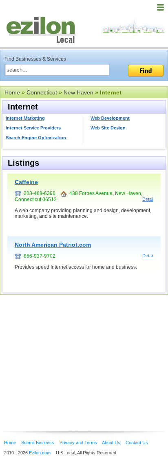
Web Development (110, 118)
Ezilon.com (40, 452)
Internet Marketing (25, 118)
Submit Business (37, 442)
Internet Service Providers (33, 127)
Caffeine (26, 182)
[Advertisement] (65, 350)
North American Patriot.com (53, 244)
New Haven (78, 92)
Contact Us (137, 442)
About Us (111, 442)
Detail (147, 199)
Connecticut (42, 92)
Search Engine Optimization (36, 137)
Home (12, 92)
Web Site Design (108, 127)
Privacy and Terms (78, 442)
